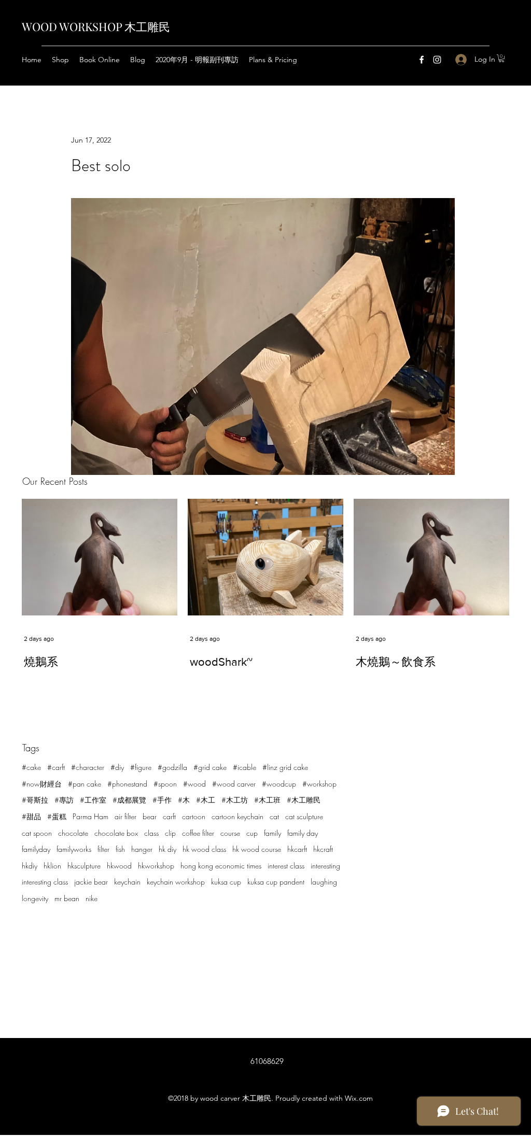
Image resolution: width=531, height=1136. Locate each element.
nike (91, 898)
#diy (117, 767)
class (151, 833)
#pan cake (84, 784)
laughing (324, 882)
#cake (31, 767)
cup (252, 833)
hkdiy (29, 866)
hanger (141, 849)
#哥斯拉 (35, 800)
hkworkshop (156, 866)
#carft (56, 767)
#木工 (205, 800)
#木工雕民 (303, 800)
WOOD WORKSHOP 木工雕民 (96, 26)
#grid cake (210, 767)
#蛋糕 (56, 816)
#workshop (319, 784)
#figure (140, 767)
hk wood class (204, 849)
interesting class (45, 882)
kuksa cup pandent (275, 882)
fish (120, 849)
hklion (52, 866)
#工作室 (93, 800)
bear (150, 816)
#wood (194, 784)
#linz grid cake (285, 767)
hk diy (167, 849)
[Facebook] (421, 59)
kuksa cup (226, 882)
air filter (125, 816)
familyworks (74, 849)
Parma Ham (90, 816)
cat (274, 816)
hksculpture (84, 866)
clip (170, 833)
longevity (35, 898)
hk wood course (256, 849)
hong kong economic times (220, 866)
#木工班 (267, 800)
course (230, 833)
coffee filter (198, 833)
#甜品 (31, 816)
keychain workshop (176, 882)
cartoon (193, 816)
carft (169, 816)
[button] (501, 58)
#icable (244, 767)
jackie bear (91, 882)
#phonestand (127, 784)
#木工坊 (234, 800)
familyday (36, 849)
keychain (127, 882)
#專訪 (64, 800)
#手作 (162, 800)
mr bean (66, 898)
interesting (325, 866)
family (272, 833)
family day (302, 833)
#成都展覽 (129, 800)
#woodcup (279, 784)
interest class (286, 866)
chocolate (73, 833)
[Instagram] (437, 59)
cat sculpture (304, 816)
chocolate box (116, 833)
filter (103, 849)
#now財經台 (42, 784)
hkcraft (323, 849)
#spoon (165, 784)
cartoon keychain (237, 816)
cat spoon (37, 833)
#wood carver (234, 784)
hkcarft (297, 849)
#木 (184, 800)
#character (87, 767)
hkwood (119, 866)
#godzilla (172, 767)
